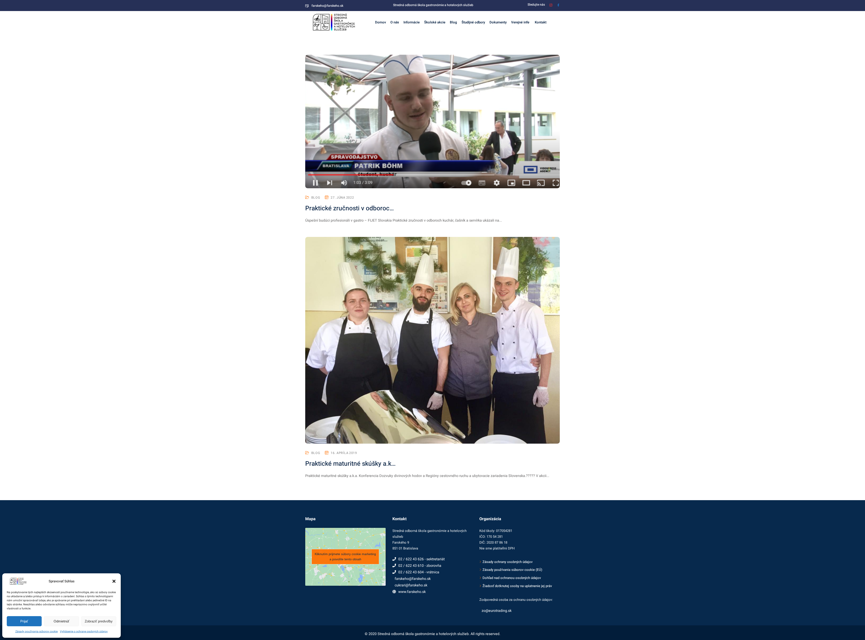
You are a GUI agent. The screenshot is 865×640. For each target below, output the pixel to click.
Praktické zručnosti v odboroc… (349, 208)
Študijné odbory (473, 22)
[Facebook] (558, 4)
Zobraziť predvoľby (99, 621)
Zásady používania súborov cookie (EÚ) (512, 569)
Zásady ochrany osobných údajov (508, 561)
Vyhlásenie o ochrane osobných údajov (84, 631)
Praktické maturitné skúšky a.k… (350, 463)
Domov (380, 22)
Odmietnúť (61, 621)
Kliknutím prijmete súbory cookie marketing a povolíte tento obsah (345, 556)
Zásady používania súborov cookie (36, 631)
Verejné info (520, 22)
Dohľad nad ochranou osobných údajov (512, 577)
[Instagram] (550, 4)
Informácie (411, 22)
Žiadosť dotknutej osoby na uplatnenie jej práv (517, 585)
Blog (453, 22)
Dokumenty (498, 22)
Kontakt (540, 22)
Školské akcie (434, 22)
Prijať (24, 621)
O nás (394, 22)
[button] (114, 581)
